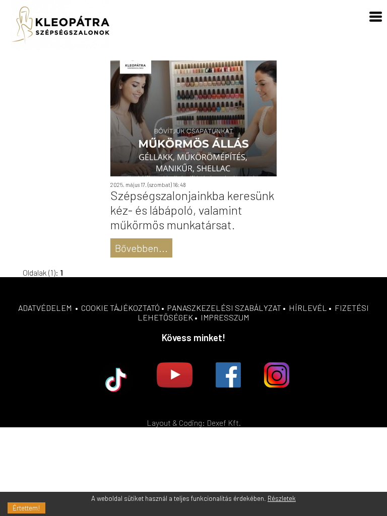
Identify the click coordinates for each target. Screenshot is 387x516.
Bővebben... (141, 248)
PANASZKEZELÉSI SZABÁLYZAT (224, 307)
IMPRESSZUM (225, 317)
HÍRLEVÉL (308, 307)
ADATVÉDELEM (45, 307)
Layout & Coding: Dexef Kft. (194, 422)
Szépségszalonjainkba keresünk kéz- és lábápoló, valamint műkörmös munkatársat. (192, 210)
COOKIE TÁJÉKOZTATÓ (120, 307)
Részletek (282, 498)
